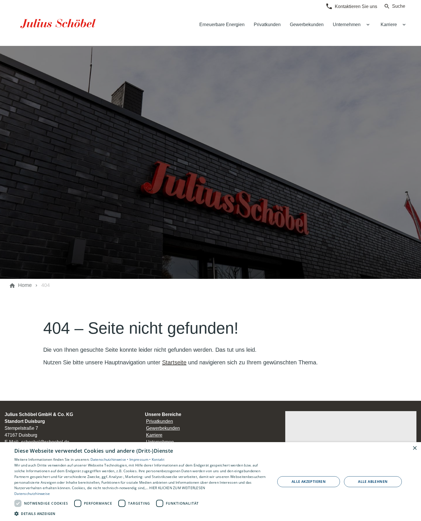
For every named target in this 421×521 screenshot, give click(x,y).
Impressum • (140, 459)
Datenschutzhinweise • (110, 459)
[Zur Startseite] (59, 23)
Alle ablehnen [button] (372, 481)
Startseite (174, 362)
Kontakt (158, 459)
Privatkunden (159, 421)
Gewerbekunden (163, 428)
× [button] (414, 448)
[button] (140, 513)
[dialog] (210, 481)
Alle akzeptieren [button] (309, 481)
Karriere (154, 435)
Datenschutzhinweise (32, 493)
